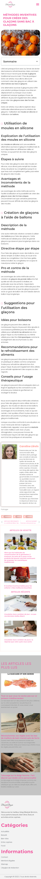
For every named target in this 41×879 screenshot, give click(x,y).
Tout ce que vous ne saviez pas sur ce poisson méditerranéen (19, 697)
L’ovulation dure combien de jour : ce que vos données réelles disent (20, 615)
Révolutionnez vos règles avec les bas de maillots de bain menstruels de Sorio (20, 737)
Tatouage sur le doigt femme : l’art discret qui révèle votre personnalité (18, 776)
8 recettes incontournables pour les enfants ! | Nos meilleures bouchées (18, 587)
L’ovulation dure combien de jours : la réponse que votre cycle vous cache (18, 641)
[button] (37, 4)
